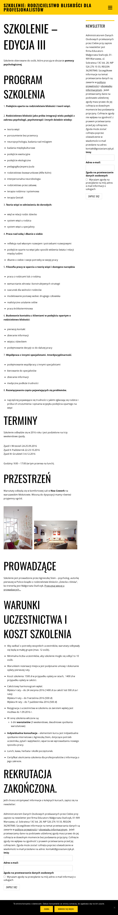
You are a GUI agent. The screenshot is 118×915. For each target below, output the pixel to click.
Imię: (6, 852)
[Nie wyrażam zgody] (114, 907)
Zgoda (46, 909)
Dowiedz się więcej (66, 909)
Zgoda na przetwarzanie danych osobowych (29, 872)
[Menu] (110, 7)
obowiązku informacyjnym (53, 829)
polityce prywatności (26, 829)
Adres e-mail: (11, 862)
